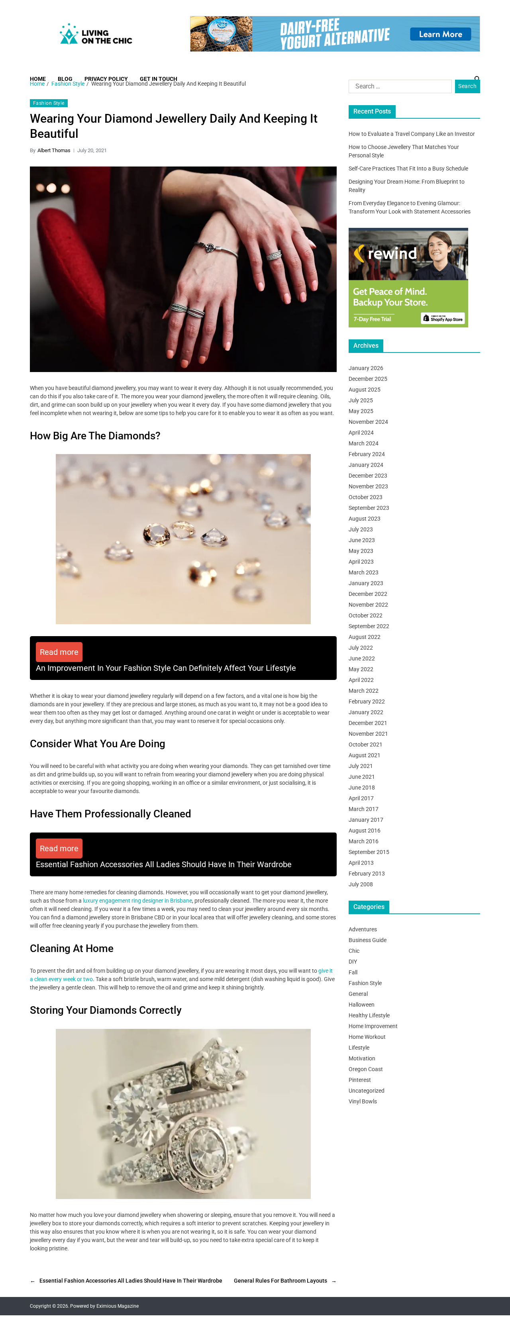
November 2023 (368, 486)
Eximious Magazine (117, 1306)
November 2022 (368, 604)
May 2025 (361, 411)
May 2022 (361, 669)
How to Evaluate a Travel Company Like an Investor (412, 134)
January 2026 (366, 368)
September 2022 (369, 626)
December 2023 (368, 475)
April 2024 (361, 432)
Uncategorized (366, 1090)
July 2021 (361, 766)
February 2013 (367, 873)
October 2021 (365, 744)
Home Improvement (373, 1026)
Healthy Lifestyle (369, 1015)
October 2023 (365, 497)
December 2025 (368, 379)
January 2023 (366, 583)
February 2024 (367, 454)
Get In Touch (158, 79)
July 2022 (361, 648)
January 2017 (366, 820)
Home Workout (367, 1037)
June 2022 (362, 658)
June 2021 (362, 777)
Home (38, 79)
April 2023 (361, 561)
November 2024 (368, 422)
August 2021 (365, 755)
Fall (353, 972)
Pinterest (360, 1080)
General (358, 994)
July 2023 (361, 529)
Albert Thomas (54, 150)
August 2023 (365, 518)
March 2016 (364, 841)
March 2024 (364, 443)
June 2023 (362, 540)
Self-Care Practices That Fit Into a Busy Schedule (408, 168)
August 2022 (365, 637)
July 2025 (361, 400)
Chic (354, 951)
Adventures (363, 929)
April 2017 (361, 798)
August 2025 (365, 389)
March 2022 (364, 691)
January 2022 (366, 712)
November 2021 (368, 734)
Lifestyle (359, 1047)
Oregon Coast (366, 1069)
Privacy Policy (106, 79)
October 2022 (365, 615)
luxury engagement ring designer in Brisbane (137, 900)
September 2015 (369, 852)
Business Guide (367, 940)
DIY (353, 961)
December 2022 (368, 594)
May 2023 (361, 551)
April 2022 (361, 680)
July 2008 (361, 884)
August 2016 (365, 830)
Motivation (362, 1058)
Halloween (362, 1004)
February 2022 (367, 701)
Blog (65, 79)
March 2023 (364, 572)
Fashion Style (49, 103)
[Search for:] (398, 88)
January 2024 (366, 465)
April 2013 (361, 863)
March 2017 (364, 809)
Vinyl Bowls (363, 1101)
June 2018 (362, 787)
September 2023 (369, 508)
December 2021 (368, 723)
